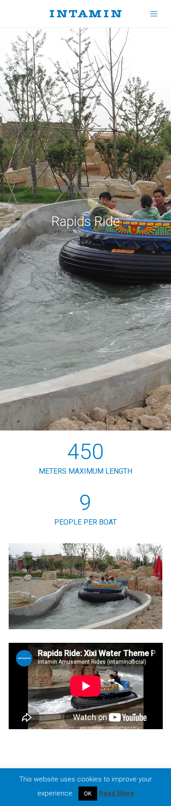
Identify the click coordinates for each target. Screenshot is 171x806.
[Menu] (151, 13)
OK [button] (88, 793)
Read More (116, 793)
